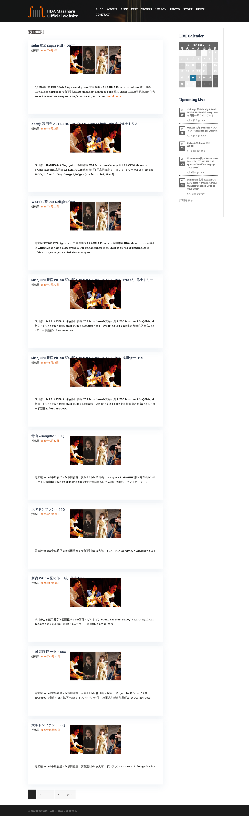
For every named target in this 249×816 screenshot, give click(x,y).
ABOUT (112, 9)
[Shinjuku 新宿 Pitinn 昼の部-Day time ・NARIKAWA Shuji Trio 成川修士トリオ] (95, 294)
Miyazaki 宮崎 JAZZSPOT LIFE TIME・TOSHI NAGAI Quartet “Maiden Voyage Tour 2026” (202, 184)
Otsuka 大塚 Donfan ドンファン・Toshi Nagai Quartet (202, 129)
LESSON (161, 9)
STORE (188, 9)
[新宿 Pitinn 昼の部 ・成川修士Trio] (95, 592)
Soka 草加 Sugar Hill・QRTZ (53, 45)
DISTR (200, 9)
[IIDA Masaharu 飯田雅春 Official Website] (54, 11)
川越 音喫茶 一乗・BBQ (48, 651)
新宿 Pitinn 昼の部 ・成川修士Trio (57, 578)
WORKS (146, 9)
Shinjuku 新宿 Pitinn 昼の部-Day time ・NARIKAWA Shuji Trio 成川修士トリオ (92, 279)
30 (198, 52)
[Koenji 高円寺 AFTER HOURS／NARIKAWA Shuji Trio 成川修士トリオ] (95, 137)
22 (209, 71)
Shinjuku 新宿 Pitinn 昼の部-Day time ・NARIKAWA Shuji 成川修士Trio (87, 357)
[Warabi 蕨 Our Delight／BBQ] (95, 216)
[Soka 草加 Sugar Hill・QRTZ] (95, 60)
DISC (134, 9)
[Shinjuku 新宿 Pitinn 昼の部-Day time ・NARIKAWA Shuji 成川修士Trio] (95, 372)
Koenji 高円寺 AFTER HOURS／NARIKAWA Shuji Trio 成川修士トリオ (84, 123)
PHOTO (175, 9)
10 (182, 64)
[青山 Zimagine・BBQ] (95, 450)
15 (209, 64)
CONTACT (103, 14)
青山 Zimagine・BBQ (47, 435)
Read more (114, 96)
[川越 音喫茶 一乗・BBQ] (95, 665)
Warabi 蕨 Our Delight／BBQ (53, 201)
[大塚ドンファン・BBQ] (95, 523)
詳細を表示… (187, 200)
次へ (69, 794)
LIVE (124, 9)
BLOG (99, 9)
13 (198, 64)
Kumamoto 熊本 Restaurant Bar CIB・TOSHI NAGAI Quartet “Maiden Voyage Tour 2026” (202, 163)
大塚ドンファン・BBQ (48, 509)
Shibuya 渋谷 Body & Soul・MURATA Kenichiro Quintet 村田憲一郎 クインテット (202, 112)
